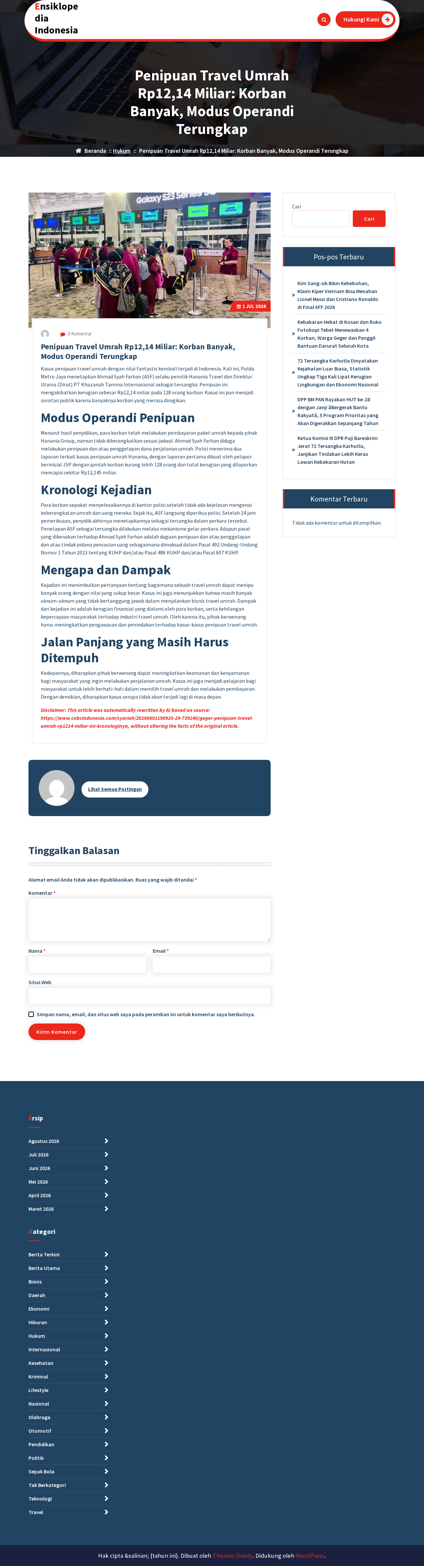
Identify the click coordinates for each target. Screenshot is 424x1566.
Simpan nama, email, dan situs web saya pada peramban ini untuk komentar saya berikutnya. (146, 1014)
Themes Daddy (233, 1555)
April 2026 (39, 1195)
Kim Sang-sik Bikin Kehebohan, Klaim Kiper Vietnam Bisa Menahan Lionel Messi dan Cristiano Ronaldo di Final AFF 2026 (337, 295)
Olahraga (39, 1417)
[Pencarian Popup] (324, 19)
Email (161, 950)
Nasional (38, 1403)
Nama (37, 950)
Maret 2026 (41, 1208)
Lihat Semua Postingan (115, 789)
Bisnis (35, 1281)
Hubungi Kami (361, 19)
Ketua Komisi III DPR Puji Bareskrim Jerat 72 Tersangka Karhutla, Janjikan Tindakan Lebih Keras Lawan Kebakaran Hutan (337, 450)
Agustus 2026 (43, 1141)
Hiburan (37, 1322)
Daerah (36, 1295)
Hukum (122, 150)
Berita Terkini (44, 1254)
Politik (36, 1458)
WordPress (310, 1555)
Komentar (42, 893)
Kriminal (38, 1376)
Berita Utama (44, 1268)
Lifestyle (38, 1390)
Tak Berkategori (47, 1485)
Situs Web (39, 982)
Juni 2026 (39, 1168)
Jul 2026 (254, 306)
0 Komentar (79, 333)
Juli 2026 (38, 1154)
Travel (35, 1512)
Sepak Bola (41, 1471)
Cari (296, 206)
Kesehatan (40, 1363)
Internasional (44, 1349)
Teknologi (40, 1498)
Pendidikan (41, 1444)
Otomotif (39, 1430)
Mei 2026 (38, 1181)
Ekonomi (38, 1308)
